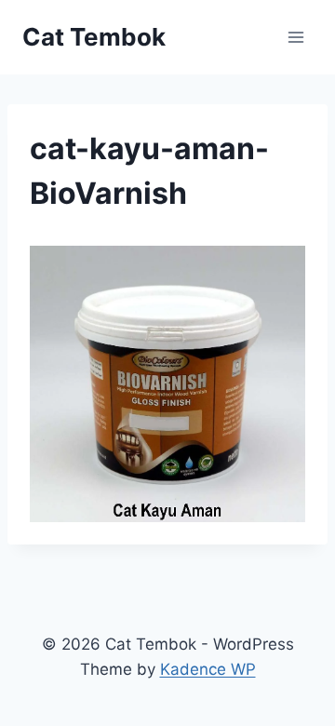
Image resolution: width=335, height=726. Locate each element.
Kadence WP (208, 669)
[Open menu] (295, 36)
